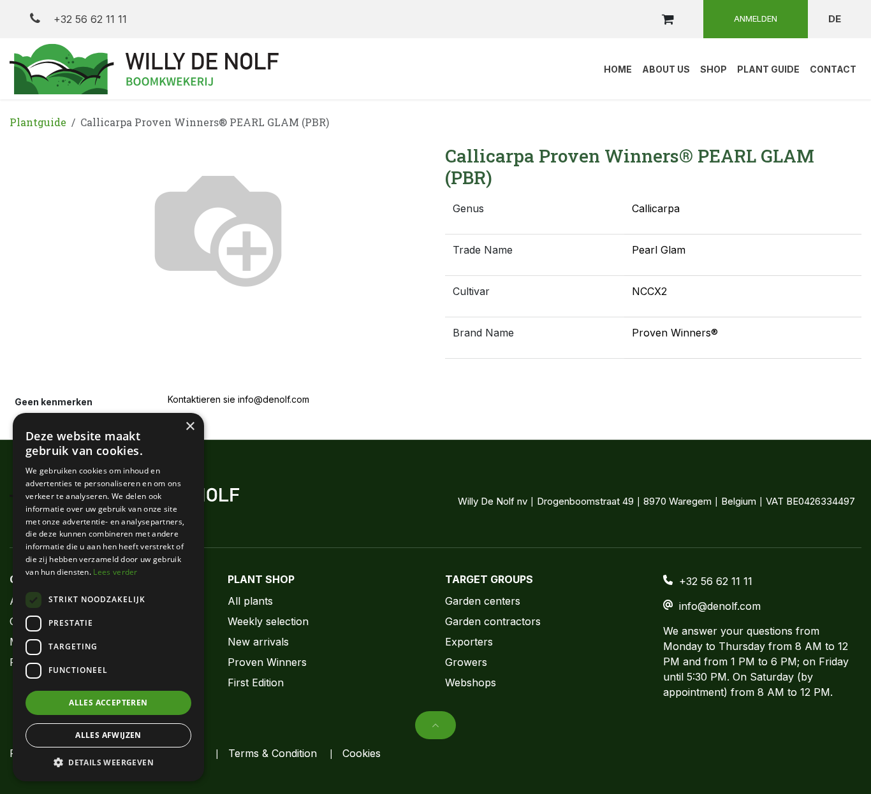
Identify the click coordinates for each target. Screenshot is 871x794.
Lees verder (115, 572)
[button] (30, 226)
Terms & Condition (272, 753)
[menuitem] (618, 69)
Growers (466, 662)
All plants (250, 601)
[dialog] (108, 597)
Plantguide (38, 122)
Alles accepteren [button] (108, 702)
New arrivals (258, 641)
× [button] (189, 426)
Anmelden (755, 18)
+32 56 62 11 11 (88, 19)
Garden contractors (493, 621)
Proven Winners (267, 662)
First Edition (256, 682)
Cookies (361, 753)
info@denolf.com (720, 606)
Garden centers (482, 601)
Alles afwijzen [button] (108, 735)
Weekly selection (268, 621)
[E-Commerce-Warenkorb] (667, 19)
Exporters (469, 641)
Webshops (470, 682)
